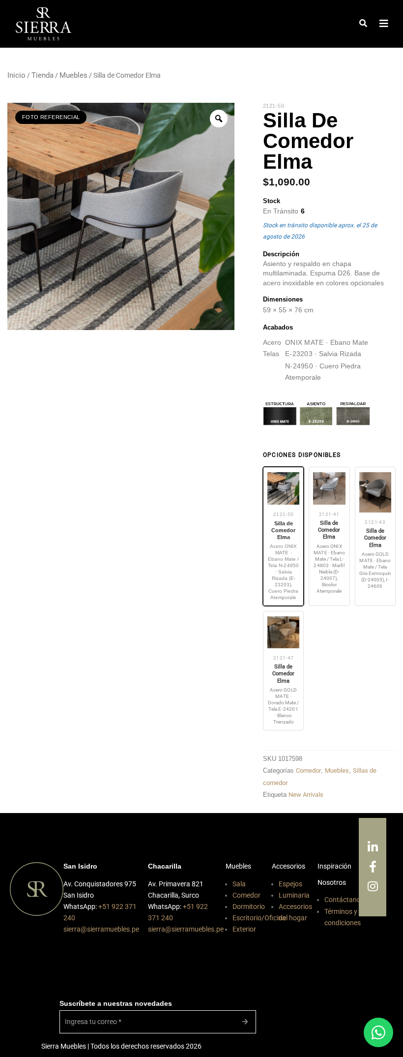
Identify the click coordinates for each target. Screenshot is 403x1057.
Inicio (16, 75)
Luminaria (294, 895)
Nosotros (331, 882)
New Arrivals (305, 794)
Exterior (244, 929)
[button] (363, 24)
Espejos (290, 884)
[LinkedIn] (373, 847)
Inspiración (334, 866)
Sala (239, 884)
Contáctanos (344, 900)
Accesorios (288, 866)
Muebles (73, 75)
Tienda (42, 75)
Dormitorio (248, 906)
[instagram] (373, 887)
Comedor (308, 770)
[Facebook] (373, 867)
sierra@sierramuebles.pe (101, 929)
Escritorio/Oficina (259, 918)
